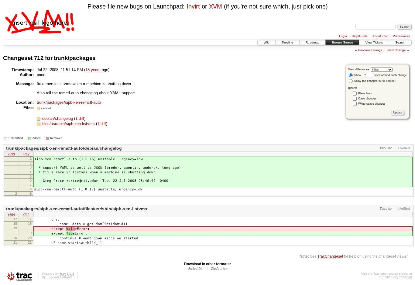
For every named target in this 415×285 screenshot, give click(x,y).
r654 (11, 215)
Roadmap (312, 42)
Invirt (193, 6)
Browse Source (342, 42)
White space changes (372, 103)
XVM (215, 6)
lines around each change (390, 75)
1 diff (79, 118)
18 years (93, 70)
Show (357, 75)
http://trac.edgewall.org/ (395, 277)
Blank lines (365, 93)
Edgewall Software (59, 277)
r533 (11, 154)
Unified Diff (195, 268)
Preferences (401, 36)
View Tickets (374, 42)
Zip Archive (219, 268)
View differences (358, 69)
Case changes (367, 98)
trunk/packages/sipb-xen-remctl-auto (69, 102)
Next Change (396, 50)
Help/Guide (360, 36)
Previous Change (370, 50)
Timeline (287, 42)
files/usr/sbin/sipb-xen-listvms (69, 123)
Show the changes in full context (374, 80)
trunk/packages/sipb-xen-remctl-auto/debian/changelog (64, 148)
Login (343, 36)
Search (400, 42)
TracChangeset (330, 256)
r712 (26, 154)
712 (39, 58)
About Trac (380, 36)
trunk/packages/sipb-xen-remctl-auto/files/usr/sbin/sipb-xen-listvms (76, 208)
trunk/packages (75, 58)
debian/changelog (58, 118)
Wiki (266, 42)
